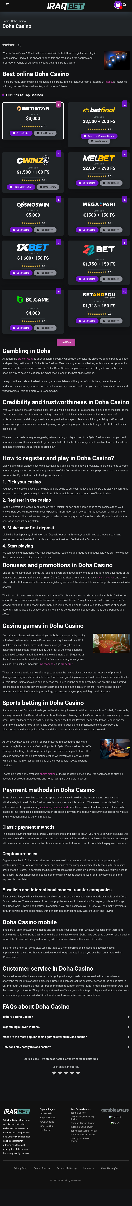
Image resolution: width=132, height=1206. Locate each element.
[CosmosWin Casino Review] (33, 206)
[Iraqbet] (66, 6)
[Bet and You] (99, 297)
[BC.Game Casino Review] (33, 304)
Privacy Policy (21, 1168)
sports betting (48, 773)
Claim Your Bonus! (22, 187)
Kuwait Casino (47, 1121)
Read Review (46, 133)
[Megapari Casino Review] (99, 207)
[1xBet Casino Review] (33, 249)
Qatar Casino (46, 1126)
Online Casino (46, 1113)
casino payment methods (54, 807)
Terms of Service (42, 1168)
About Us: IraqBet (109, 1168)
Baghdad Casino (48, 1117)
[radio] (54, 1073)
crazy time (67, 664)
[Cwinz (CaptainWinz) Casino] (33, 164)
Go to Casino (22, 133)
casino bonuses (105, 577)
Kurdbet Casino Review (82, 1127)
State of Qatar (25, 358)
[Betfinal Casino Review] (99, 113)
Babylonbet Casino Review (84, 1130)
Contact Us (88, 1168)
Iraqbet (109, 81)
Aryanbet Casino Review (83, 1123)
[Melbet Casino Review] (99, 160)
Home (5, 21)
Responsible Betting (67, 1168)
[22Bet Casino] (99, 256)
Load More (66, 342)
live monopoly (47, 664)
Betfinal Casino (78, 1112)
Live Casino (45, 1130)
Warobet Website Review (83, 1134)
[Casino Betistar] (33, 110)
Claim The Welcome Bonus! (100, 136)
